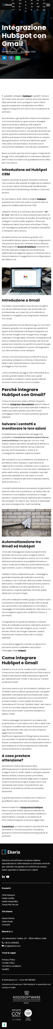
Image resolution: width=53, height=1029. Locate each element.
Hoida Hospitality (10, 901)
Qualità (5, 969)
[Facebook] (11, 58)
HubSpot (27, 96)
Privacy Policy (8, 959)
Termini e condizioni (11, 966)
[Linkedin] (4, 58)
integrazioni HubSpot (31, 807)
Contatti (6, 924)
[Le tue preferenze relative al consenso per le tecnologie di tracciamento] (4, 1024)
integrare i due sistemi (22, 404)
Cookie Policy (8, 962)
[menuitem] (13, 5)
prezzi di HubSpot (27, 246)
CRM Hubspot (8, 895)
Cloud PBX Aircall (10, 904)
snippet (22, 650)
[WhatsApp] (17, 58)
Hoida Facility (8, 898)
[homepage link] (7, 5)
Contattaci (8, 826)
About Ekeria (8, 918)
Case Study (7, 921)
